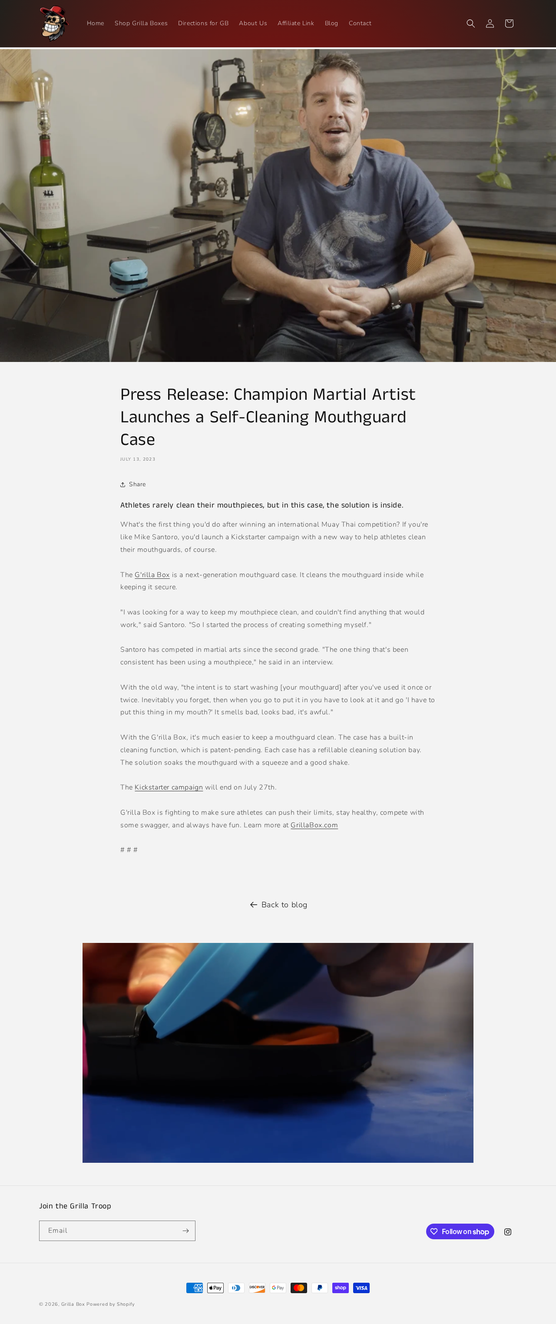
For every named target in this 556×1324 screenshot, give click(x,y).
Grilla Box (73, 1304)
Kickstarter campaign (169, 787)
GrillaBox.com (314, 825)
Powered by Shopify (110, 1304)
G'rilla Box (152, 575)
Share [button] (137, 484)
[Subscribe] (185, 1231)
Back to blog (284, 904)
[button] (470, 23)
